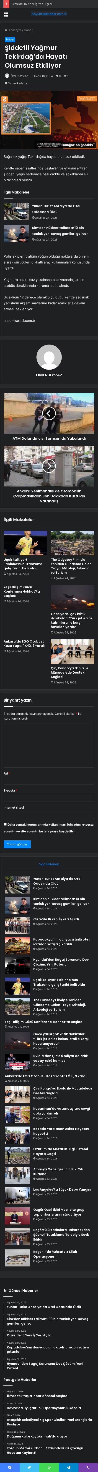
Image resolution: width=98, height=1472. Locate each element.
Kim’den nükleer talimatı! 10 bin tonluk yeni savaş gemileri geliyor (61, 901)
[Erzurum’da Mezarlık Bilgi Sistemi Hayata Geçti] (17, 1155)
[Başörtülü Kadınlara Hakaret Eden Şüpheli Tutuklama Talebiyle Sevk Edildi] (17, 1236)
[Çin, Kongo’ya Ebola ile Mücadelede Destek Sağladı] (72, 651)
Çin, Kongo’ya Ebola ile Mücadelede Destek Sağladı (69, 672)
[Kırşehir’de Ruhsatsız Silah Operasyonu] (17, 1257)
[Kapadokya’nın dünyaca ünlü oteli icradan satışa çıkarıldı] (17, 945)
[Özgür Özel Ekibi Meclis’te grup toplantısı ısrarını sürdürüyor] (17, 1215)
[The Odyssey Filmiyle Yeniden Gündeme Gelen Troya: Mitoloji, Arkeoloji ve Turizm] (72, 543)
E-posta (10, 790)
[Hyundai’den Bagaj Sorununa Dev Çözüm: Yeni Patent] (17, 965)
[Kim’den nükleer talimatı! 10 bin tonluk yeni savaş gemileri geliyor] (16, 233)
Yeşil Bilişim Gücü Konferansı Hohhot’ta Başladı (22, 591)
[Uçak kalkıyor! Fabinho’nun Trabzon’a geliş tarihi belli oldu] (25, 543)
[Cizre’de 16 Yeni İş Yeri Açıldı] (17, 925)
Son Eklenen (49, 864)
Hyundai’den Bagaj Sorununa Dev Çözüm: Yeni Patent (61, 962)
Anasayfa (14, 30)
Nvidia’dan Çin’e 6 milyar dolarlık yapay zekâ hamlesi (60, 1058)
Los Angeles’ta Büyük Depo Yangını (62, 1189)
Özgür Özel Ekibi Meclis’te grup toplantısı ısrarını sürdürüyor (59, 1212)
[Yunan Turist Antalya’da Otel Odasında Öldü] (16, 211)
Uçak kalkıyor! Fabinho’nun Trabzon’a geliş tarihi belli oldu (23, 564)
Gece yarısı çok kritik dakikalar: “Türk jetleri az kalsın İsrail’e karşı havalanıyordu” (72, 620)
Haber (28, 30)
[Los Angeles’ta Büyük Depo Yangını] (17, 1195)
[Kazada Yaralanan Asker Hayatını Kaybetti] (17, 1135)
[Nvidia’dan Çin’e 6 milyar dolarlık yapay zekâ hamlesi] (17, 1062)
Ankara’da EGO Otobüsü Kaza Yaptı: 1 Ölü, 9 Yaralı (24, 643)
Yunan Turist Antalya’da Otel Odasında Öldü (57, 881)
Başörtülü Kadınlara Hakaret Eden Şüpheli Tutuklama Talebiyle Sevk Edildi (61, 1235)
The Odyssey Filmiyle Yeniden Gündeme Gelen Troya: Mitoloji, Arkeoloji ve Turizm (71, 566)
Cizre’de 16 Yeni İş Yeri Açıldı (32, 4)
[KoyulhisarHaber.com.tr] (49, 13)
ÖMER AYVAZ (19, 76)
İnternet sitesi (14, 807)
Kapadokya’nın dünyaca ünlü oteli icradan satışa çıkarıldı (61, 941)
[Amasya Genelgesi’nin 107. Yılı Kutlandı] (17, 1175)
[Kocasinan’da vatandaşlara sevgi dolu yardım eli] (17, 1114)
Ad (7, 773)
